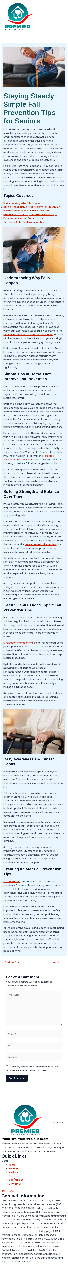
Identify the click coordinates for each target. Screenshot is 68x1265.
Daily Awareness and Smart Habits (23, 218)
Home (12, 1164)
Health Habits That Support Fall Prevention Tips (30, 214)
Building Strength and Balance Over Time (26, 210)
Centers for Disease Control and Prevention (28, 334)
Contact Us (15, 1183)
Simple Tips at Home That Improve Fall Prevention (31, 206)
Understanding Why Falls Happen (22, 203)
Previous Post (11, 962)
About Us (14, 1168)
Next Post (59, 962)
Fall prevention (11, 881)
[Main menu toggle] (61, 17)
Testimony (15, 1176)
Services (13, 1172)
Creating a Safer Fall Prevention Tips (24, 222)
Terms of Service (28, 1231)
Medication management (18, 642)
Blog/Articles (16, 1179)
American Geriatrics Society (40, 544)
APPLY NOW (8, 1191)
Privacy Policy (9, 1231)
